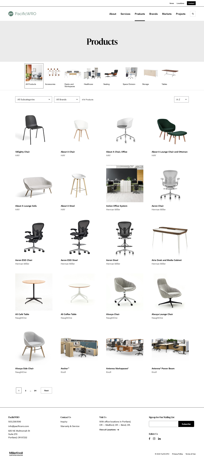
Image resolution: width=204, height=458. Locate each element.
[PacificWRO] (22, 13)
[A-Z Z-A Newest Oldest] (181, 99)
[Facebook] (149, 438)
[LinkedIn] (159, 438)
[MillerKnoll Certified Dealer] (16, 454)
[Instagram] (154, 438)
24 (35, 390)
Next (46, 390)
